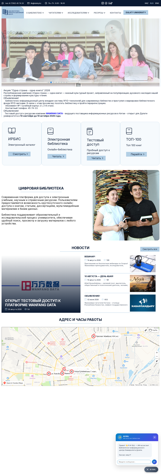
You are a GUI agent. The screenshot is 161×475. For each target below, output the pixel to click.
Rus (152, 3)
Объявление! (11, 98)
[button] (48, 82)
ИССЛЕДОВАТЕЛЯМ (77, 13)
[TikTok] (111, 3)
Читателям (55, 13)
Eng (157, 3)
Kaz (146, 3)
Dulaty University (136, 12)
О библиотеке (34, 13)
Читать (57, 156)
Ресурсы (98, 13)
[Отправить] (154, 461)
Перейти (136, 154)
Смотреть (19, 154)
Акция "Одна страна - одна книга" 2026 (27, 90)
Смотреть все (150, 249)
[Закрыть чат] (154, 437)
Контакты (115, 13)
